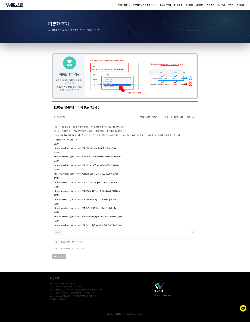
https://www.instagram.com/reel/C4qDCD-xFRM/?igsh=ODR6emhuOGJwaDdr (87, 156)
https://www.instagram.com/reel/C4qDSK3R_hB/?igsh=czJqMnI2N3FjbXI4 (85, 182)
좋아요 (58, 232)
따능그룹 (52, 299)
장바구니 (221, 5)
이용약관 (92, 296)
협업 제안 (210, 5)
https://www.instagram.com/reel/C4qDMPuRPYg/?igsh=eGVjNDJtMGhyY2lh (86, 173)
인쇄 (193, 232)
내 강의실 (200, 5)
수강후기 (189, 5)
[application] (129, 5)
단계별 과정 (123, 5)
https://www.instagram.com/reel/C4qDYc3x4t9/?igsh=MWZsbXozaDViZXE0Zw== (88, 191)
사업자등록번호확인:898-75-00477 (61, 289)
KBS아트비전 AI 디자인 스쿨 (144, 5)
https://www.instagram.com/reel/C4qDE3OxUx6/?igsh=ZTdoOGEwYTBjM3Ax (86, 165)
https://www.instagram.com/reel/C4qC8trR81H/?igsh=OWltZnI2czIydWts (85, 148)
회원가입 (240, 5)
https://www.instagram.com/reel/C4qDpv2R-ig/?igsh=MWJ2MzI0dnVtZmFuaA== (88, 225)
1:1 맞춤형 (178, 5)
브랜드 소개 (62, 299)
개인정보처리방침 (80, 296)
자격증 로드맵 (165, 5)
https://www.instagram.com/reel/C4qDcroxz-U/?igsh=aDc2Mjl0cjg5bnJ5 (85, 199)
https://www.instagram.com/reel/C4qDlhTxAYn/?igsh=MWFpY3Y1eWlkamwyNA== (88, 216)
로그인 (230, 5)
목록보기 (61, 256)
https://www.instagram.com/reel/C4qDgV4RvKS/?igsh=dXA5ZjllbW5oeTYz (85, 208)
